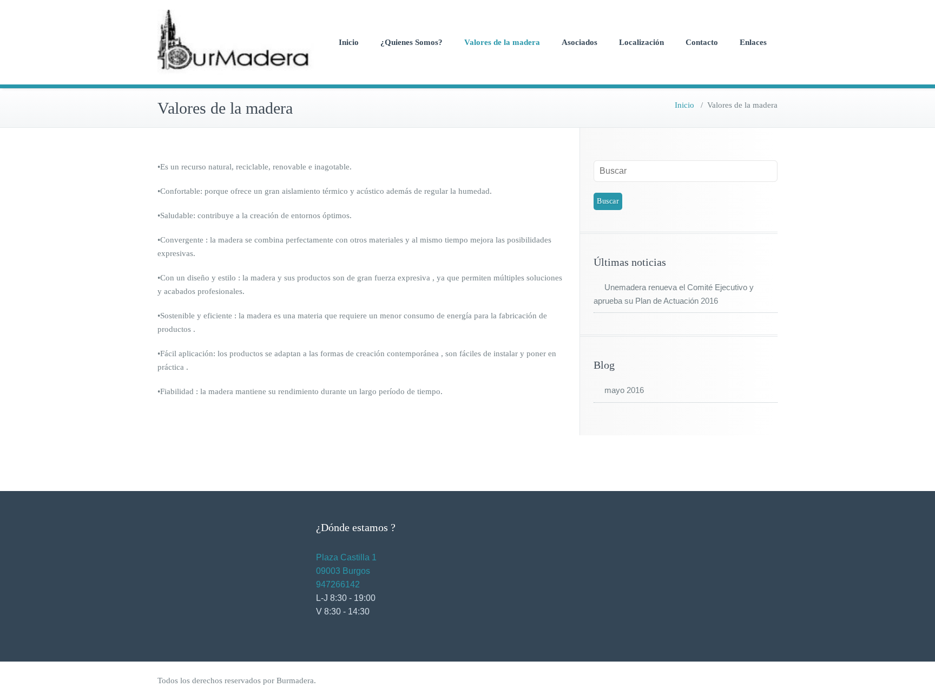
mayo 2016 (624, 390)
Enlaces (753, 42)
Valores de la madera (502, 42)
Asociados (579, 42)
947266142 (338, 584)
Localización (641, 42)
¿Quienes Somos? (411, 42)
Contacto (702, 42)
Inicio (349, 42)
